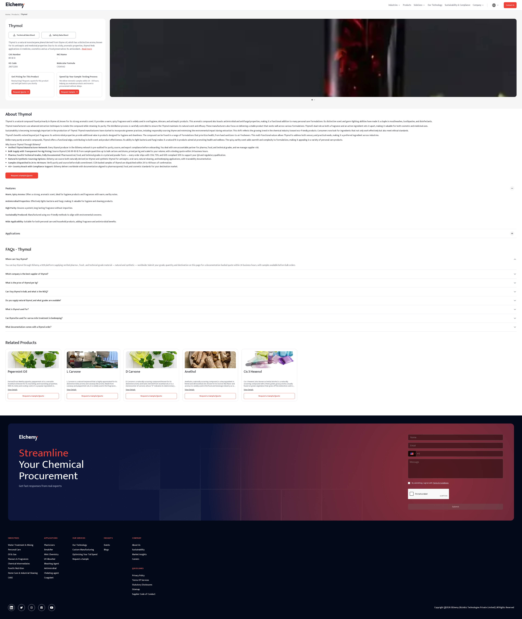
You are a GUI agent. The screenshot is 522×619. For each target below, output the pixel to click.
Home (7, 14)
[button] (411, 454)
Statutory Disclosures (142, 585)
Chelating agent (51, 573)
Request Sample (68, 92)
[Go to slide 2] (314, 99)
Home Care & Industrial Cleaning (23, 573)
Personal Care (14, 550)
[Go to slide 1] (312, 99)
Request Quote (19, 92)
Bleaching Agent (51, 564)
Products (407, 5)
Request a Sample (80, 559)
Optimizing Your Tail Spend (84, 554)
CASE (10, 578)
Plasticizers (49, 545)
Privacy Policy (138, 575)
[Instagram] (31, 607)
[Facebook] (41, 607)
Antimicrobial (50, 568)
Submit (455, 506)
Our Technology (435, 5)
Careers (135, 559)
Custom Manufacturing (83, 550)
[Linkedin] (11, 607)
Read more (87, 49)
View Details (12, 390)
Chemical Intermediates (19, 564)
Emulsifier (48, 550)
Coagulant (49, 578)
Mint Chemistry (51, 554)
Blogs (106, 550)
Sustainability (138, 550)
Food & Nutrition (16, 568)
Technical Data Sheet (26, 35)
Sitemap (136, 589)
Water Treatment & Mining (20, 545)
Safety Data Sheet (60, 35)
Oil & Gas (12, 554)
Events (107, 545)
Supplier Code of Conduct (143, 594)
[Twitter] (21, 607)
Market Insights (139, 554)
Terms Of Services (140, 580)
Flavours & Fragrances (18, 559)
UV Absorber (49, 559)
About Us (136, 545)
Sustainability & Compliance (457, 5)
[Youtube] (51, 607)
